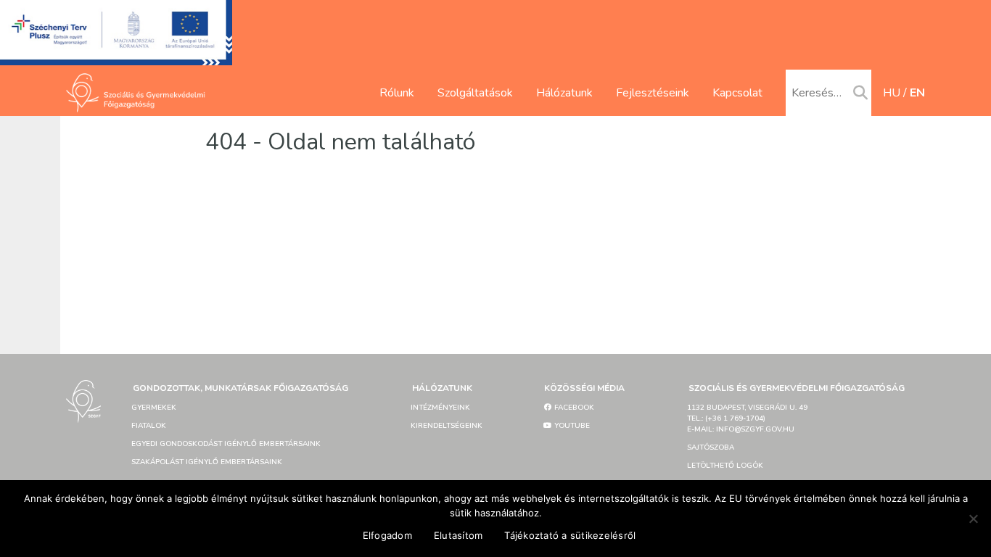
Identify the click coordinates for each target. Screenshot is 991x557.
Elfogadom (387, 535)
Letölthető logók (725, 466)
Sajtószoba (710, 447)
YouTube (571, 426)
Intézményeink (440, 408)
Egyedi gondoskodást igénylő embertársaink (226, 444)
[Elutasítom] (973, 518)
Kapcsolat (737, 93)
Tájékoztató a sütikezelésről (570, 535)
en (917, 93)
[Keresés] (860, 93)
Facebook (573, 408)
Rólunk (396, 93)
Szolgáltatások (475, 93)
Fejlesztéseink (652, 93)
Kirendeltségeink (446, 426)
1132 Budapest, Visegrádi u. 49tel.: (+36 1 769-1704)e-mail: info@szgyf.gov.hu (747, 418)
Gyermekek (153, 408)
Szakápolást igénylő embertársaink (206, 462)
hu (891, 93)
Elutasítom (458, 535)
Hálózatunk (564, 93)
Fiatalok (148, 426)
